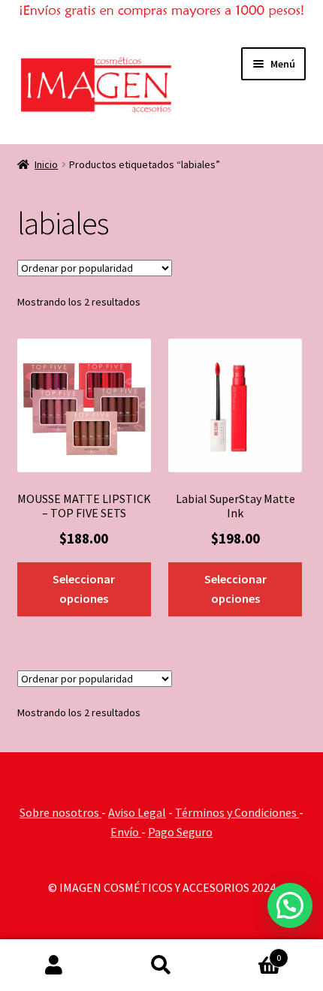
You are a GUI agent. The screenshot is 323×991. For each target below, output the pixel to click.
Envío (125, 831)
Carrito (249, 952)
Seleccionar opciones (84, 588)
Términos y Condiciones (237, 812)
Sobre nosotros (60, 812)
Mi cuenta (53, 965)
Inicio (46, 164)
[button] (289, 905)
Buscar (161, 965)
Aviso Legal (137, 812)
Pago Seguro (180, 831)
